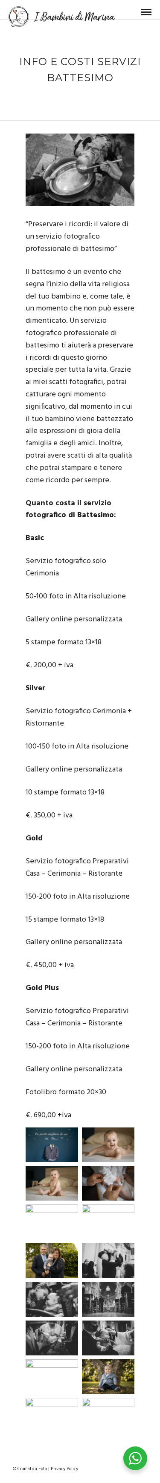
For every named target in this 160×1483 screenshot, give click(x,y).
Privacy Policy (64, 1469)
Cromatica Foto (32, 1469)
